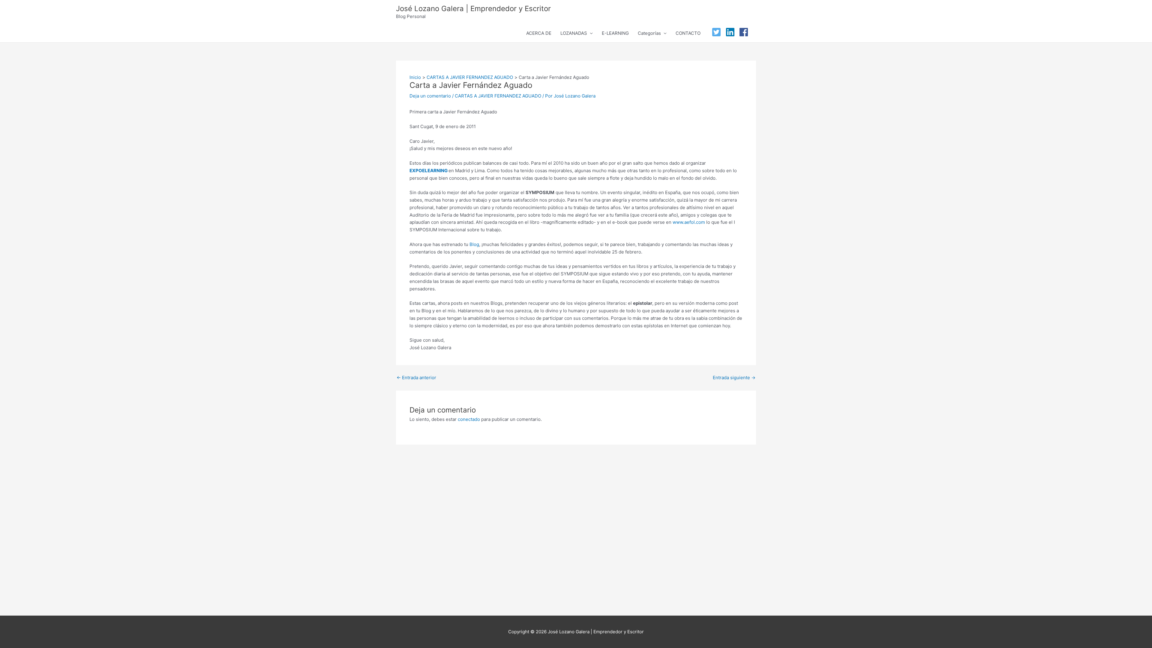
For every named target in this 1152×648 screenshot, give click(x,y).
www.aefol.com (689, 222)
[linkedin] (731, 32)
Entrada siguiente (734, 377)
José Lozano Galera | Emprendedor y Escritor (473, 8)
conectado (469, 419)
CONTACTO (688, 33)
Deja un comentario (430, 96)
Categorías (649, 33)
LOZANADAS (573, 33)
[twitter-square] (718, 32)
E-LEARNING (615, 33)
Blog (474, 244)
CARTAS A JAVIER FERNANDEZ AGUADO (498, 96)
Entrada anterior (416, 377)
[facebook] (745, 32)
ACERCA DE (538, 33)
